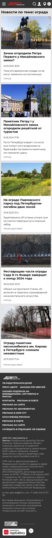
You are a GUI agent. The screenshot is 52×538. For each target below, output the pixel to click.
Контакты (8, 400)
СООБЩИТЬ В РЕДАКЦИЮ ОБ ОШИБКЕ (23, 429)
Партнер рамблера (27, 524)
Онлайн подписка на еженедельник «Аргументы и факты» (20, 394)
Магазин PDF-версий (32, 387)
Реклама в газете (27, 400)
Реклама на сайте (13, 404)
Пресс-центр (10, 387)
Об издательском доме (17, 383)
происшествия (12, 229)
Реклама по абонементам (18, 409)
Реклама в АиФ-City (14, 413)
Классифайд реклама (16, 417)
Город (7, 79)
